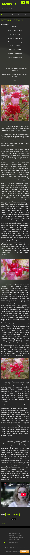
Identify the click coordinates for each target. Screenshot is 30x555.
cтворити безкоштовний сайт (13, 551)
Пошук (23, 2)
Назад (3, 523)
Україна (15, 515)
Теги (2, 515)
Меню (27, 2)
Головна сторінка (6, 15)
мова (8, 515)
